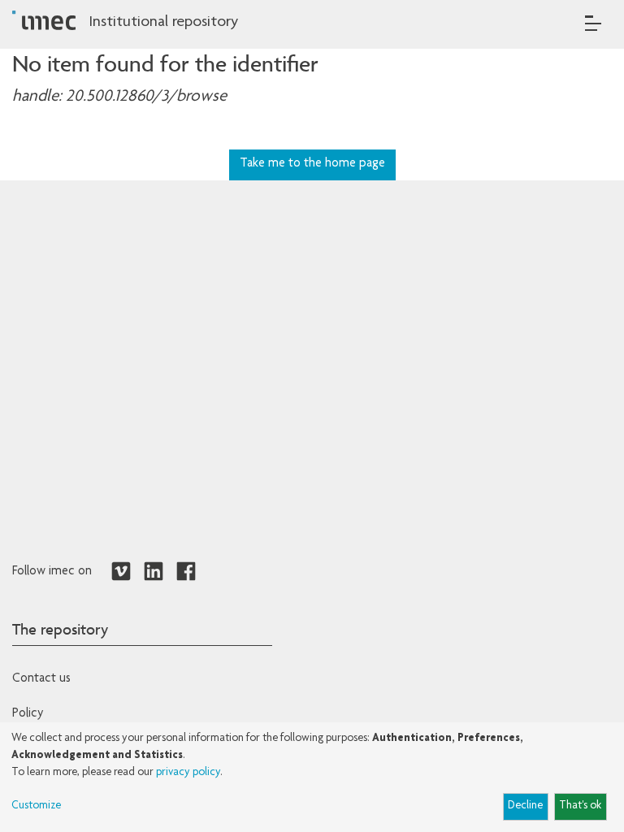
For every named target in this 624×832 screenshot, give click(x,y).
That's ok (580, 806)
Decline (525, 806)
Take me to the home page (312, 164)
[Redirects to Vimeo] (121, 572)
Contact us (41, 679)
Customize (36, 806)
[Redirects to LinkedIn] (153, 572)
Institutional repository (163, 23)
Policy (27, 714)
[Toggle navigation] (593, 23)
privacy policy (188, 772)
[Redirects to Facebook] (186, 572)
